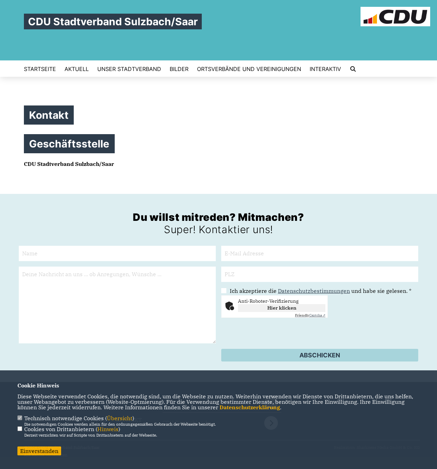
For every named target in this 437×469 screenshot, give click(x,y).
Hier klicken (281, 308)
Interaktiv (325, 69)
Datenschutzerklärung (250, 407)
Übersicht (119, 418)
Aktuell (77, 69)
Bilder (179, 69)
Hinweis (107, 429)
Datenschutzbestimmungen (314, 290)
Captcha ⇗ (310, 315)
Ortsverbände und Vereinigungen (249, 69)
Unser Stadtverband (129, 69)
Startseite (40, 69)
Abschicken (319, 355)
